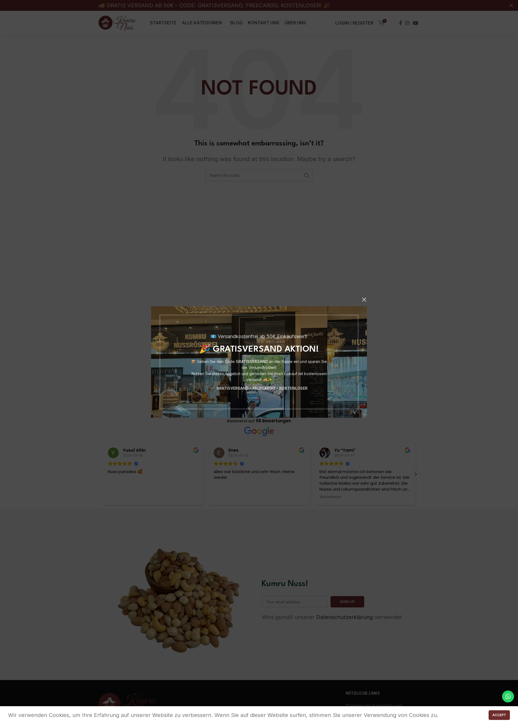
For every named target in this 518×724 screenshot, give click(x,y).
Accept (499, 715)
